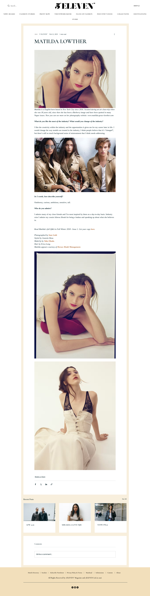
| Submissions (99, 573)
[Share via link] (52, 484)
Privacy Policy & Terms (74, 573)
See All (124, 499)
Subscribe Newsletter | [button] (58, 573)
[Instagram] (72, 587)
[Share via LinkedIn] (46, 484)
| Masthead (88, 573)
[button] (137, 6)
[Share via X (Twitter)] (41, 484)
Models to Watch (40, 477)
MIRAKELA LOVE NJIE (72, 525)
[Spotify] (75, 587)
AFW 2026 (30, 525)
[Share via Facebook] (35, 484)
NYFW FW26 (102, 525)
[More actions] (114, 34)
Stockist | (45, 573)
